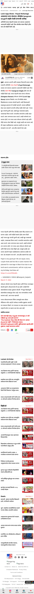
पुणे (21, 7)
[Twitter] (19, 557)
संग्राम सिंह (8, 91)
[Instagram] (22, 557)
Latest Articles (7, 359)
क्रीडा (24, 7)
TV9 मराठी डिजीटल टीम (9, 77)
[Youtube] (26, 557)
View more (28, 359)
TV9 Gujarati (13, 581)
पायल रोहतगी (14, 85)
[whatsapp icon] (16, 330)
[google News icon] (12, 330)
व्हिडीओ (3, 406)
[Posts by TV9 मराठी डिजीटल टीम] (2, 78)
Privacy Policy (23, 569)
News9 (5, 1)
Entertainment (14, 10)
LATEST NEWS (7, 7)
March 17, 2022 (6, 280)
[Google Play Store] (11, 563)
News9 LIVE (20, 584)
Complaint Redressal (12, 569)
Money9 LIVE (28, 584)
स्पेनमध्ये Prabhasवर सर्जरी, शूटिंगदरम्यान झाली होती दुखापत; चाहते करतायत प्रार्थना (17, 325)
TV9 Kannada (25, 578)
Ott (20, 10)
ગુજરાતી (21, 1)
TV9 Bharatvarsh (9, 578)
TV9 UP (13, 584)
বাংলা (17, 1)
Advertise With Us (23, 566)
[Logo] (2, 3)
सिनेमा (27, 7)
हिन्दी (2, 1)
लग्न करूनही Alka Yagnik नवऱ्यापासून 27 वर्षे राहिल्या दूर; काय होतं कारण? (15, 317)
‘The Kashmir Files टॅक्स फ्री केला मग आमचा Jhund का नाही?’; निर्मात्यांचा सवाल (15, 321)
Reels (32, 7)
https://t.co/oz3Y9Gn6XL (9, 273)
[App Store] (21, 564)
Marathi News (4, 10)
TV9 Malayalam (6, 584)
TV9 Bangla (5, 581)
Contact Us (8, 566)
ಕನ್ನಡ (10, 1)
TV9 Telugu (18, 578)
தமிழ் (29, 1)
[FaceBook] (15, 557)
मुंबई (18, 7)
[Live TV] (27, 4)
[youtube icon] (8, 330)
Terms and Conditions (16, 572)
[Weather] (22, 4)
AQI (25, 4)
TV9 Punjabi (21, 581)
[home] (1, 7)
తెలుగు (13, 1)
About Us (14, 566)
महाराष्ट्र (14, 7)
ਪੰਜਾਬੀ (25, 1)
